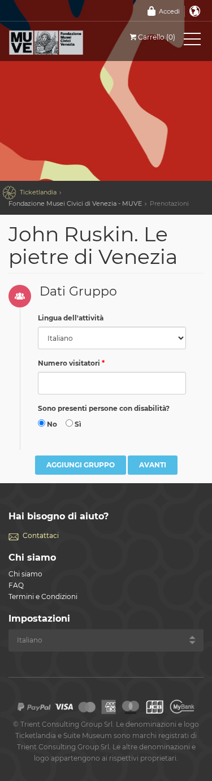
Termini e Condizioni (42, 596)
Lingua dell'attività (70, 318)
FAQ (16, 585)
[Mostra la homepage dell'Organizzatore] (59, 42)
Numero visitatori (69, 363)
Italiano (195, 11)
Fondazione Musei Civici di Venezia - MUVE (75, 203)
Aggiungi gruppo (80, 465)
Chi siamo (25, 574)
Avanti (152, 465)
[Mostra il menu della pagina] (192, 41)
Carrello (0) (156, 37)
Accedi (169, 11)
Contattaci (41, 535)
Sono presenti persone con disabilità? (104, 408)
